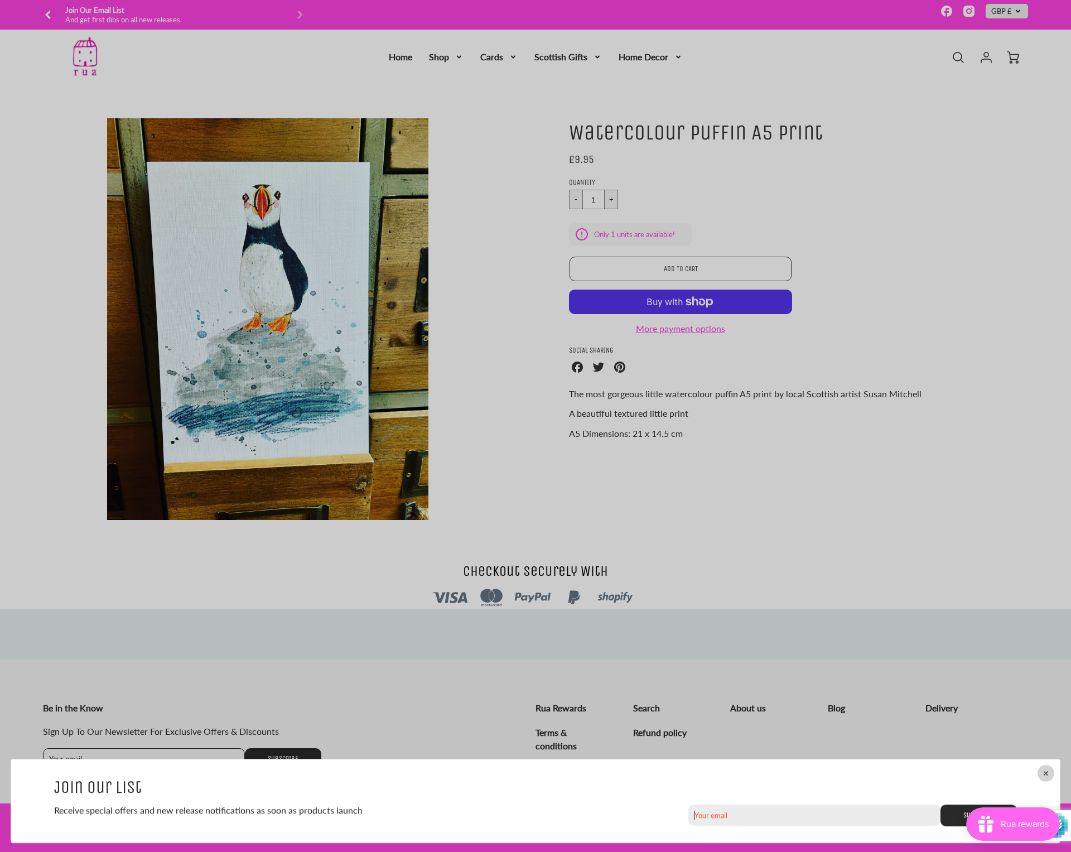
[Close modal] (1046, 773)
